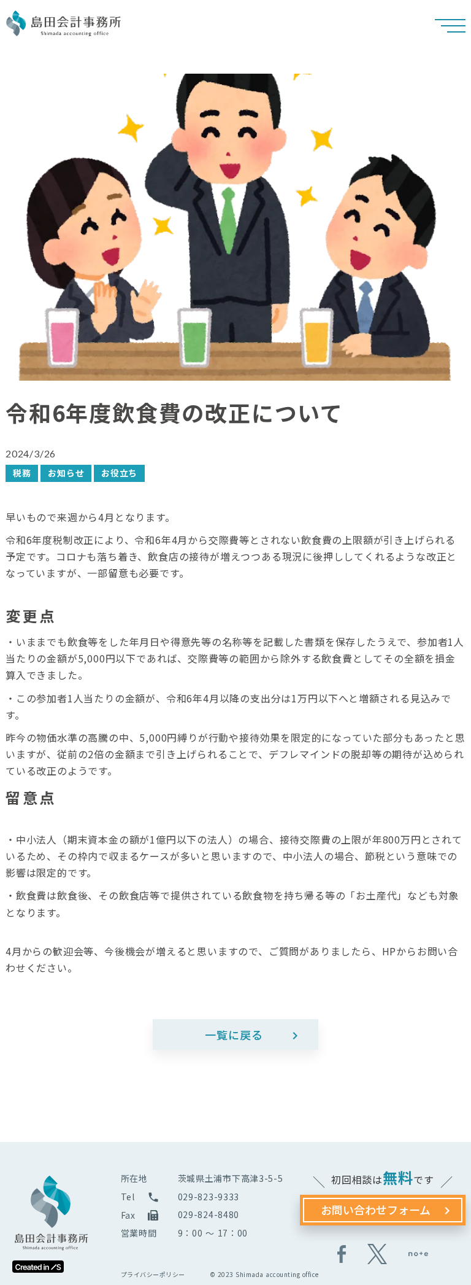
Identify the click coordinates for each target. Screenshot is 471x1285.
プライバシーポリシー (153, 1274)
